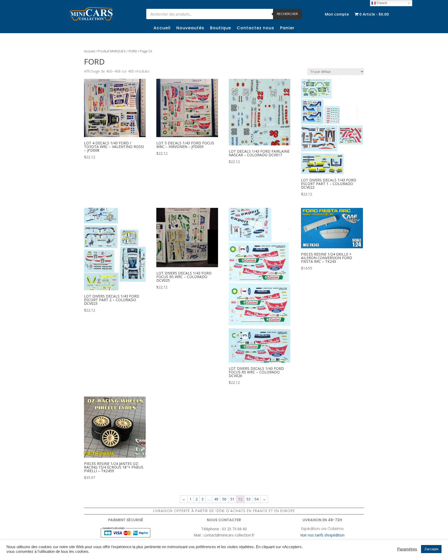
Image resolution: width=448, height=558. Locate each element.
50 (224, 499)
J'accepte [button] (431, 549)
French (381, 3)
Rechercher (287, 13)
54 (256, 499)
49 (216, 499)
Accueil (162, 28)
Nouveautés (190, 28)
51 (232, 499)
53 (248, 499)
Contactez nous (255, 28)
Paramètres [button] (407, 549)
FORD (133, 51)
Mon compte (337, 14)
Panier (287, 28)
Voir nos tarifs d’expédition (322, 535)
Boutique (220, 28)
